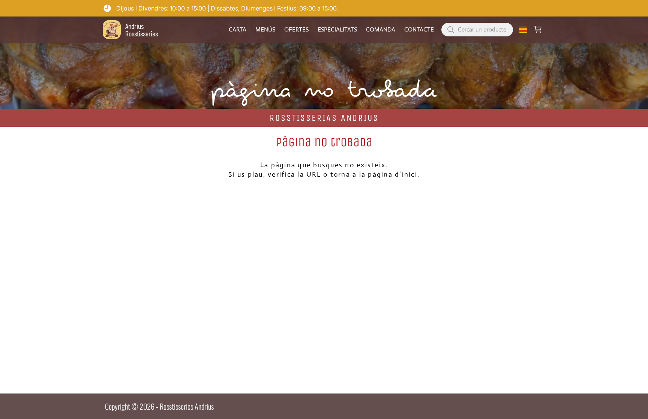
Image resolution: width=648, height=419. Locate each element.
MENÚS (265, 30)
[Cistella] (537, 30)
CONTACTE (419, 30)
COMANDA (380, 30)
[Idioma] (523, 30)
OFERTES (296, 30)
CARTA (237, 30)
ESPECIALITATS (337, 30)
